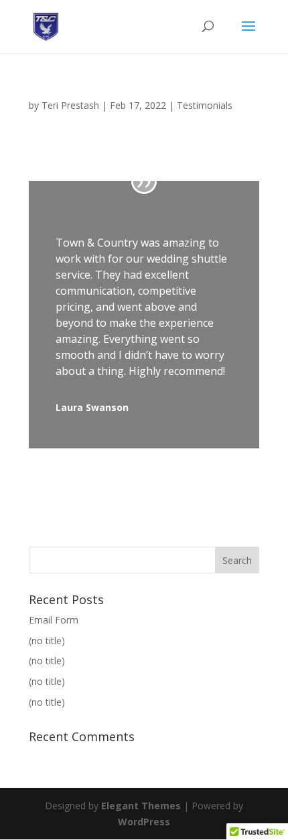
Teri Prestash (70, 105)
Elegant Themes (141, 805)
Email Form (53, 619)
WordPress (144, 821)
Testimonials (204, 105)
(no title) (47, 640)
